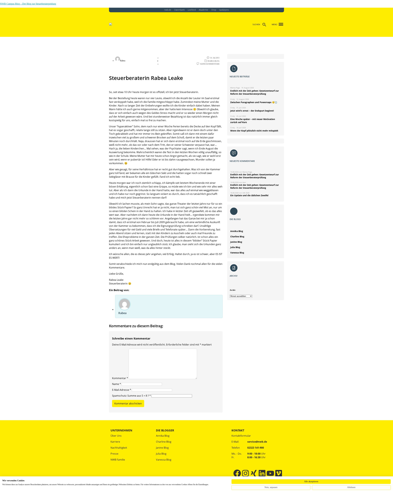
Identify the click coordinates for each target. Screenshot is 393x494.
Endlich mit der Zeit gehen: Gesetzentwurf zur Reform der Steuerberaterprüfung (254, 176)
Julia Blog (235, 247)
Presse (114, 453)
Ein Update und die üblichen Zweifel (249, 195)
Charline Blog (237, 236)
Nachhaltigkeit (119, 447)
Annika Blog (236, 231)
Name (116, 384)
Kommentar (120, 378)
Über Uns (116, 435)
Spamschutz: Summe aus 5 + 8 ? (130, 395)
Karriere (115, 441)
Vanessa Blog (237, 252)
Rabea (122, 313)
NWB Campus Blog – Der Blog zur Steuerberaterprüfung (28, 3)
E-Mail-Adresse (121, 390)
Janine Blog (236, 241)
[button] (279, 24)
